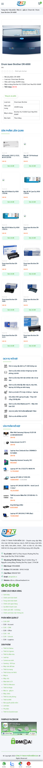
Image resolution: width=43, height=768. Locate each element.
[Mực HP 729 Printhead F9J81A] (25, 144)
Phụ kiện (6, 709)
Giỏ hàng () (28, 766)
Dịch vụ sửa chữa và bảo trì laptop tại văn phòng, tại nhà (23, 372)
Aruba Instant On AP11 (18, 442)
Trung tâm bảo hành (10, 601)
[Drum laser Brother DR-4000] (32, 324)
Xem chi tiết (11, 166)
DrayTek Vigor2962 (16, 505)
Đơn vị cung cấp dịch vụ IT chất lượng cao (23, 366)
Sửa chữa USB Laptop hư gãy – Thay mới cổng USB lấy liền (22, 398)
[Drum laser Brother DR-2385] (10, 252)
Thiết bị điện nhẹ (9, 654)
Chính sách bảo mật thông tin (13, 613)
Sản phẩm (12, 10)
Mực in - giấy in (22, 10)
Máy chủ (6, 678)
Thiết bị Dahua (8, 648)
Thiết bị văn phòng (9, 697)
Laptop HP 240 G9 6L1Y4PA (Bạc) (21, 513)
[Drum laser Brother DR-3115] (32, 288)
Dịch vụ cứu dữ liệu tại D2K (18, 416)
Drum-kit (31, 10)
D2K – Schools (8, 637)
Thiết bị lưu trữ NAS (10, 672)
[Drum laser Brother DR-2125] (32, 252)
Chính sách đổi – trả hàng (11, 610)
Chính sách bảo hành (10, 598)
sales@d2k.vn (12, 577)
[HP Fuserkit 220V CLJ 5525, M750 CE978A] (10, 144)
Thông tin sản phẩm (10, 96)
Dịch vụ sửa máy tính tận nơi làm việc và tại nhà (23, 379)
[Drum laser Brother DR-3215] (10, 324)
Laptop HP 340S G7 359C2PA (20, 477)
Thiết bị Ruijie (7, 688)
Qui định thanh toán (10, 607)
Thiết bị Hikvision (9, 685)
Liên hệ (20, 766)
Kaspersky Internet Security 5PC (21, 460)
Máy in (5, 675)
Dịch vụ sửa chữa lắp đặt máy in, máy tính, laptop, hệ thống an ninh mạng (23, 386)
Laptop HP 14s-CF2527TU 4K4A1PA (22, 469)
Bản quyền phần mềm (10, 703)
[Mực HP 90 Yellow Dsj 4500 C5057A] (10, 216)
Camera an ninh (8, 660)
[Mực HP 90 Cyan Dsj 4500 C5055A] (32, 180)
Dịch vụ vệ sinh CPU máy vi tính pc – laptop (23, 392)
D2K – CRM (7, 627)
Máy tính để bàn (8, 666)
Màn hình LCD (8, 681)
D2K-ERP (6, 621)
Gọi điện (4, 766)
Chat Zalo (12, 766)
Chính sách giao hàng (10, 604)
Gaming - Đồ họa (9, 663)
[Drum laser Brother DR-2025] (25, 216)
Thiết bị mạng (8, 669)
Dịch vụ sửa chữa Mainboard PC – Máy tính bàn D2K (23, 405)
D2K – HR (6, 634)
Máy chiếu (6, 694)
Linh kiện (6, 706)
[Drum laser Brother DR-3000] (10, 288)
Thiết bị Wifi (7, 700)
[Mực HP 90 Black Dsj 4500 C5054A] (3, 180)
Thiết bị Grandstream (10, 712)
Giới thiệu (6, 595)
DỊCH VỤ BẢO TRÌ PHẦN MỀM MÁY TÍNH (22, 411)
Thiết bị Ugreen (8, 651)
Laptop (6, 657)
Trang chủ (4, 10)
